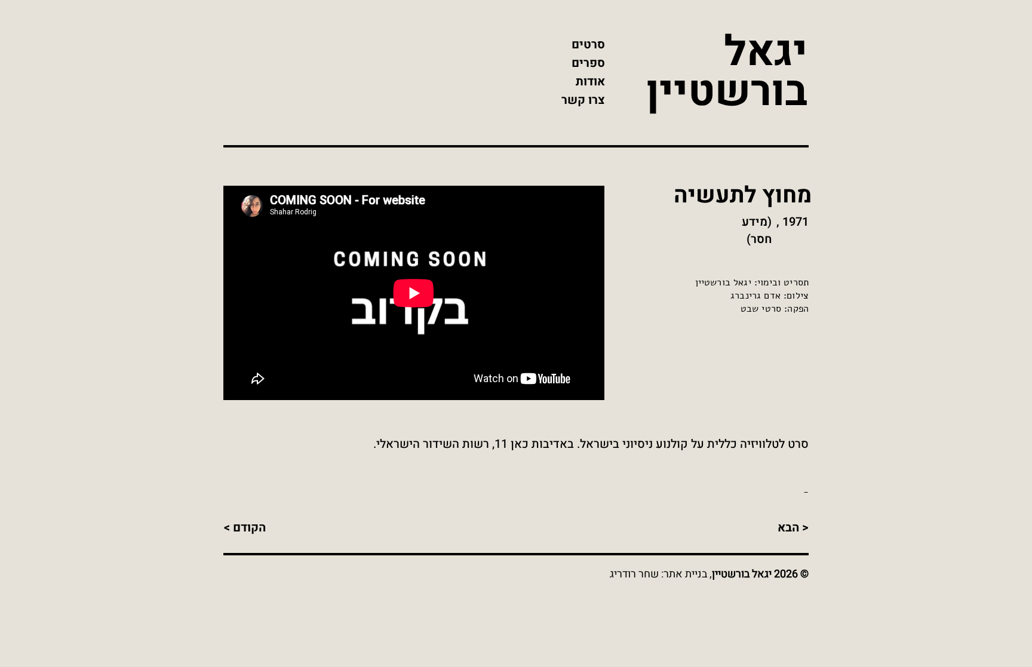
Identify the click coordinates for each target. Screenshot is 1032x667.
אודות (590, 81)
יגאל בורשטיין (726, 71)
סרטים (588, 44)
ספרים (588, 63)
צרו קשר (583, 100)
